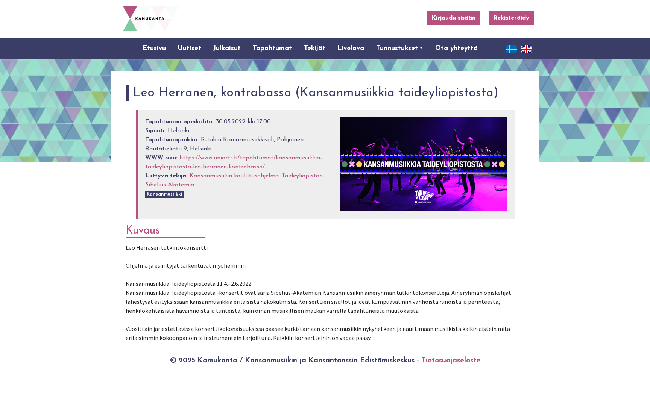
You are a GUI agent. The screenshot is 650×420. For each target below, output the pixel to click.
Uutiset (189, 48)
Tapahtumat (272, 48)
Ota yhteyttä (456, 48)
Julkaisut (227, 48)
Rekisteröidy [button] (511, 18)
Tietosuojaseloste (450, 360)
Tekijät (314, 48)
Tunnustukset (397, 48)
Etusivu (154, 48)
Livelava (350, 48)
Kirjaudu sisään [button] (453, 18)
